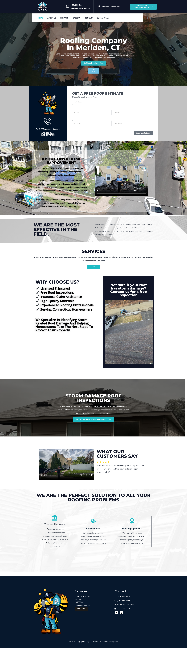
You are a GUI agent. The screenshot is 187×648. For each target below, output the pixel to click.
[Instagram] (121, 612)
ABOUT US (51, 18)
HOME (40, 18)
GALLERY (76, 18)
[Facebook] (116, 612)
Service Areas (103, 18)
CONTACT (89, 18)
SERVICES (64, 18)
